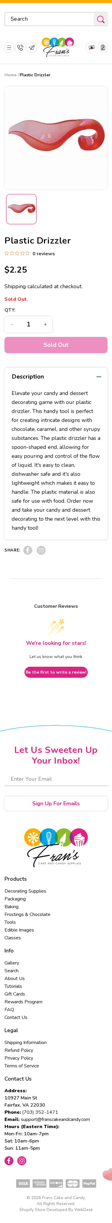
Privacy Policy (18, 1058)
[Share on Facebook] (27, 553)
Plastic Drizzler (35, 75)
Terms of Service (21, 1066)
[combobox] (56, 19)
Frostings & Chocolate (27, 914)
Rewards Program (23, 1002)
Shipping (15, 286)
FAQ (9, 1009)
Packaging (15, 899)
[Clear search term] (87, 18)
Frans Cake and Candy (63, 1198)
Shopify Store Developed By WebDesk (56, 1210)
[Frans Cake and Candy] (58, 47)
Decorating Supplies (25, 891)
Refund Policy (18, 1050)
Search (11, 970)
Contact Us (15, 1017)
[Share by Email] (41, 553)
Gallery (11, 963)
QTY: (10, 310)
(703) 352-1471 (40, 1112)
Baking (11, 906)
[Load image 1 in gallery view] (21, 209)
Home (10, 75)
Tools (10, 922)
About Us (14, 978)
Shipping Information (25, 1042)
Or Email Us (31, 47)
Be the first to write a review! (56, 672)
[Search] (100, 19)
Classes (12, 938)
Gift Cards (14, 994)
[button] (8, 47)
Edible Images (19, 930)
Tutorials (13, 986)
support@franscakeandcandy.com (55, 1119)
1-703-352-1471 (20, 47)
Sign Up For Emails (56, 803)
